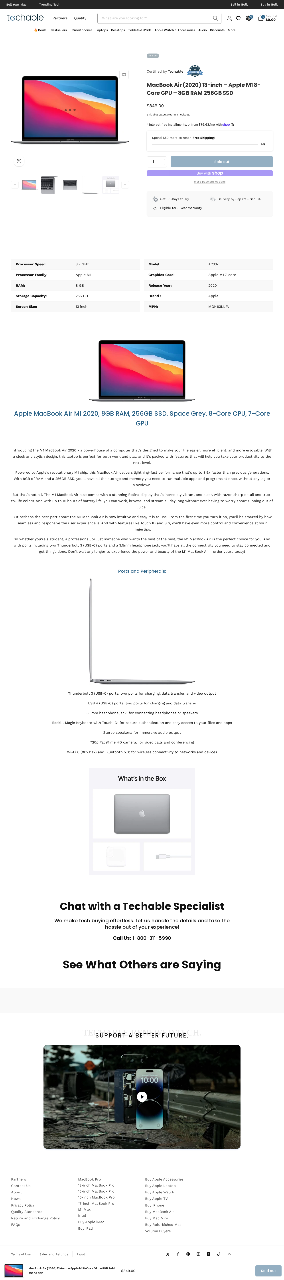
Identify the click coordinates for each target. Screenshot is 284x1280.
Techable (165, 71)
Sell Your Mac (16, 4)
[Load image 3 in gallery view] (70, 185)
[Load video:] (142, 1097)
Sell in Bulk (239, 4)
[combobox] (159, 18)
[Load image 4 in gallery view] (90, 185)
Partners (60, 18)
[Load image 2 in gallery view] (49, 185)
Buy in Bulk (269, 4)
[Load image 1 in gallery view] (29, 185)
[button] (80, 31)
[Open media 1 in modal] (70, 110)
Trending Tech (49, 4)
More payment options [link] (209, 181)
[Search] (215, 18)
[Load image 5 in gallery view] (110, 185)
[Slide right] (125, 185)
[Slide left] (15, 185)
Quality (80, 18)
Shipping (152, 114)
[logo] (25, 18)
